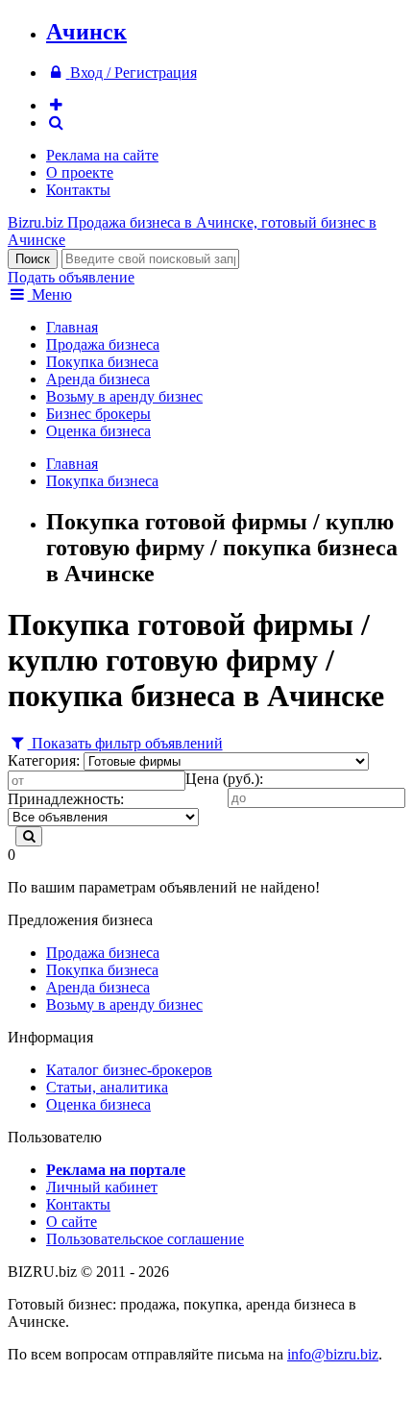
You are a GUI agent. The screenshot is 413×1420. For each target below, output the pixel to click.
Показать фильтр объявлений (125, 743)
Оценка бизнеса (98, 431)
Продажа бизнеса (102, 344)
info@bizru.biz (332, 1354)
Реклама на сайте (102, 155)
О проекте (79, 172)
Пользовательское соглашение (145, 1239)
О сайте (71, 1221)
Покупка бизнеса (102, 362)
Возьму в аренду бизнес (124, 396)
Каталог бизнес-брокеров (129, 1070)
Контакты (78, 190)
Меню (50, 294)
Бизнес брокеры (98, 413)
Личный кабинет (102, 1187)
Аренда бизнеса (98, 379)
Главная (72, 327)
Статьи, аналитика (107, 1087)
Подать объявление (71, 277)
